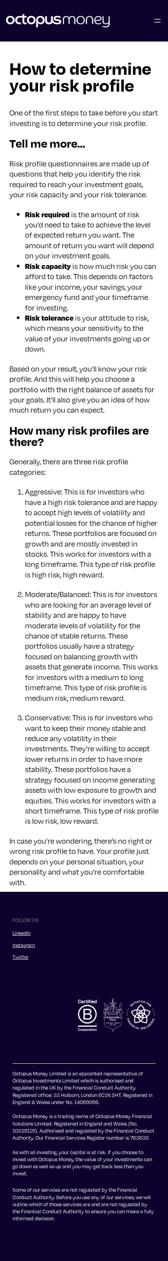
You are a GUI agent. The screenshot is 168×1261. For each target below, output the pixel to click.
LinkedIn (21, 932)
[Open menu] (157, 20)
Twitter (21, 956)
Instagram (24, 945)
